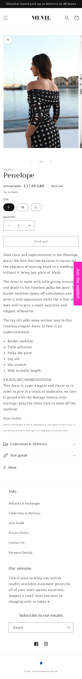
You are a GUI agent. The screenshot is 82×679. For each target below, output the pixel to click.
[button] (5, 18)
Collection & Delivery (25, 513)
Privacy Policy (19, 533)
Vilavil (35, 671)
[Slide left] (31, 161)
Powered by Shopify (48, 671)
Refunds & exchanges (24, 503)
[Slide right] (51, 161)
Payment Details (21, 552)
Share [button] (12, 467)
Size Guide (16, 523)
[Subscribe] (68, 627)
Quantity (9, 217)
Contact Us (17, 542)
